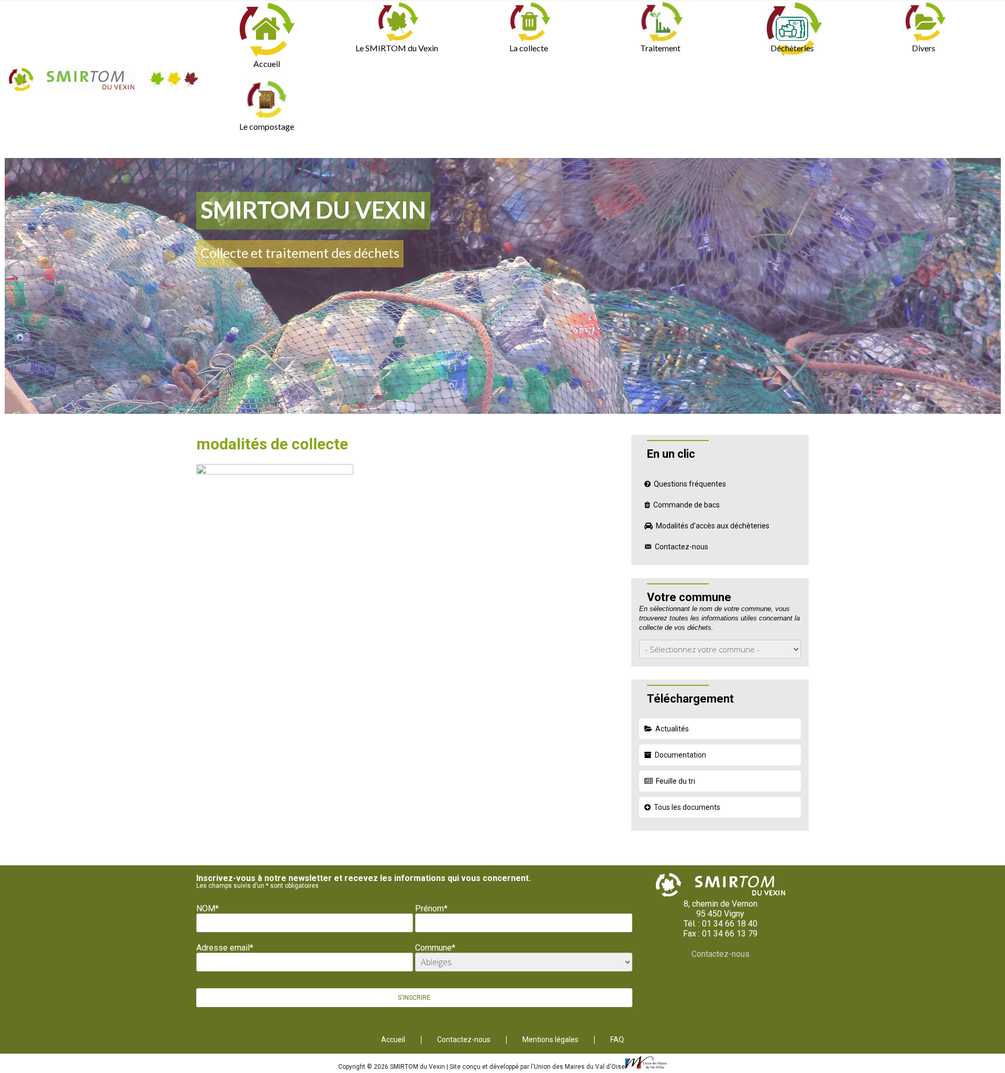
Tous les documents (687, 807)
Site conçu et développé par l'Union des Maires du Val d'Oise (537, 1066)
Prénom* (431, 908)
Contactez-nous (681, 547)
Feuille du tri (675, 781)
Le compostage (266, 126)
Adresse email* (224, 948)
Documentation (680, 755)
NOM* (207, 908)
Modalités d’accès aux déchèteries (712, 526)
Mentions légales (550, 1040)
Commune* (435, 948)
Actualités (672, 729)
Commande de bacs (686, 505)
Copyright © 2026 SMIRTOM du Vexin (392, 1066)
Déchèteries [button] (792, 48)
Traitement (660, 48)
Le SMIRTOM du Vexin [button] (396, 48)
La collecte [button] (528, 48)
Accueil (266, 64)
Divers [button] (923, 48)
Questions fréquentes (690, 484)
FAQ (617, 1040)
